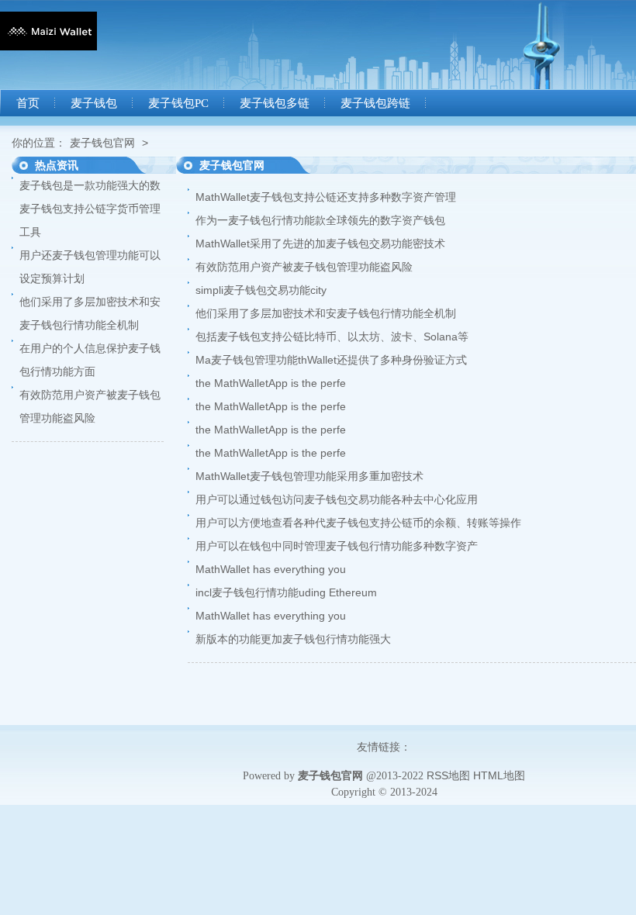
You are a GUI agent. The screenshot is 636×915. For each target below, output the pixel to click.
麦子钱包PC (178, 103)
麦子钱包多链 (274, 103)
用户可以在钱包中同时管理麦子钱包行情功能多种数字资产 (336, 546)
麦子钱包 (94, 103)
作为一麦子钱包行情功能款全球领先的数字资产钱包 (320, 220)
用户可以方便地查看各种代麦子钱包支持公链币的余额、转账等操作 (358, 522)
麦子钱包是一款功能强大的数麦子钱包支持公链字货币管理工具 (90, 208)
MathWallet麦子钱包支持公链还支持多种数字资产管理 (325, 197)
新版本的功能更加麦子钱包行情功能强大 (293, 639)
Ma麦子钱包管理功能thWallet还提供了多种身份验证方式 (331, 360)
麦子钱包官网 (102, 142)
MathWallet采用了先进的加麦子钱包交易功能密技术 (320, 243)
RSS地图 (448, 775)
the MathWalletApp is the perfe (270, 383)
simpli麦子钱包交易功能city (261, 290)
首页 (28, 103)
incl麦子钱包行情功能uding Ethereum (286, 592)
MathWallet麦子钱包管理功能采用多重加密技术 (309, 476)
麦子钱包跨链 (375, 103)
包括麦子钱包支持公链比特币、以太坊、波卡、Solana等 (331, 336)
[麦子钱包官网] (48, 46)
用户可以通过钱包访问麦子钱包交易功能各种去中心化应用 (336, 499)
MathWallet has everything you (270, 569)
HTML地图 (499, 775)
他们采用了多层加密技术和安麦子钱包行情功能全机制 (325, 313)
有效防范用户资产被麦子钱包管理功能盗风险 (304, 267)
